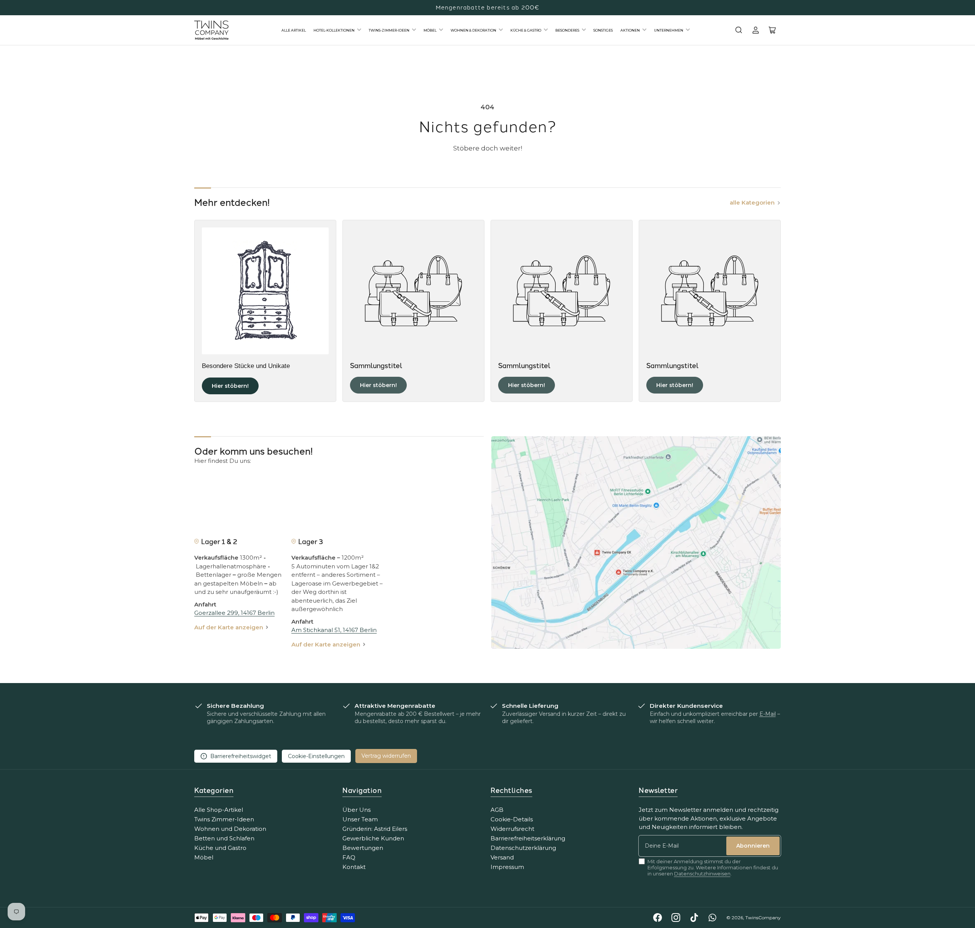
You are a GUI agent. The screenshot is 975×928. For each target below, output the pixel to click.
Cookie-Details (512, 819)
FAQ (348, 857)
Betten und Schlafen (224, 838)
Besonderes (567, 30)
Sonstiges (603, 30)
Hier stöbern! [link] (378, 385)
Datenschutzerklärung (523, 847)
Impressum (507, 866)
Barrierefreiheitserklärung (528, 838)
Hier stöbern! (230, 385)
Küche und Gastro (220, 847)
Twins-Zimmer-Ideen (389, 30)
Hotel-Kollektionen (334, 30)
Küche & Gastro (525, 30)
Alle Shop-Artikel (218, 809)
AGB (497, 809)
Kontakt (354, 866)
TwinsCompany (763, 917)
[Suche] (738, 30)
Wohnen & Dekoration (473, 30)
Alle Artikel (293, 30)
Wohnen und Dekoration (230, 828)
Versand (502, 857)
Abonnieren (753, 845)
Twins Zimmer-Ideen (224, 819)
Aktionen (630, 30)
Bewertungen (362, 847)
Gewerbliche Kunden (373, 838)
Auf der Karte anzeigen (228, 627)
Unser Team (360, 819)
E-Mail (767, 713)
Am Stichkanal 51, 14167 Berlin (334, 630)
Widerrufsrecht (512, 828)
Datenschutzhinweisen (702, 873)
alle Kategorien (752, 202)
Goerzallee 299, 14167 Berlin (234, 612)
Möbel (430, 30)
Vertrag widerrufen (386, 755)
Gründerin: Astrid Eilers (374, 828)
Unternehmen (668, 30)
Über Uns (356, 809)
